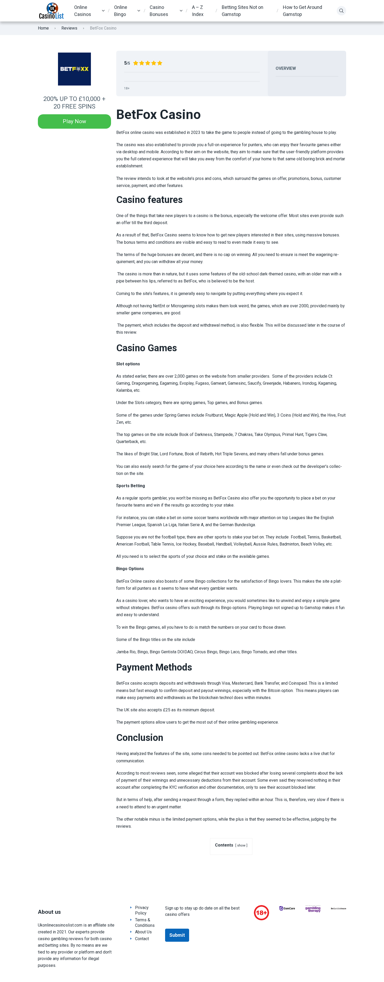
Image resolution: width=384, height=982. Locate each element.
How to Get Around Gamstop (302, 10)
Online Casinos (82, 10)
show (241, 845)
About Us (143, 931)
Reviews (69, 28)
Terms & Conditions (145, 922)
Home (43, 28)
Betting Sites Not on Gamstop (242, 10)
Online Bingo (120, 10)
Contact (142, 938)
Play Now (74, 121)
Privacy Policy (142, 910)
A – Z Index (197, 10)
